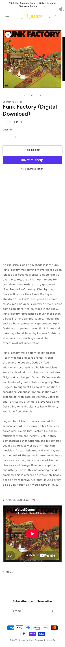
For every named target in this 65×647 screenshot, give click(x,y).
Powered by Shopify (45, 640)
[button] (7, 16)
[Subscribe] (52, 611)
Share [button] (10, 572)
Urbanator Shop (26, 640)
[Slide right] (40, 95)
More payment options (32, 169)
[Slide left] (25, 95)
